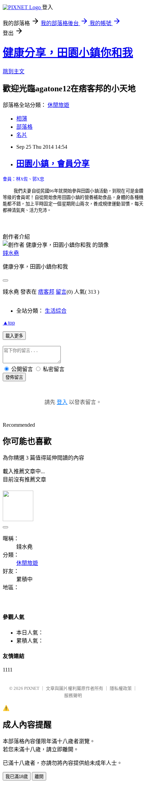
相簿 (21, 119)
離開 (39, 776)
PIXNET (31, 688)
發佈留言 (14, 377)
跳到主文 (13, 71)
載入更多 (14, 335)
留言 (61, 292)
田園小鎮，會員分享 (53, 163)
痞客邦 (46, 292)
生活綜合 (56, 311)
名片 (21, 135)
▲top (9, 323)
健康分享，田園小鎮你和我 (68, 53)
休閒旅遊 (58, 105)
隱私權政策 (121, 688)
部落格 (24, 127)
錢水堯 (11, 253)
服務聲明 (73, 695)
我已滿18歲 (16, 776)
